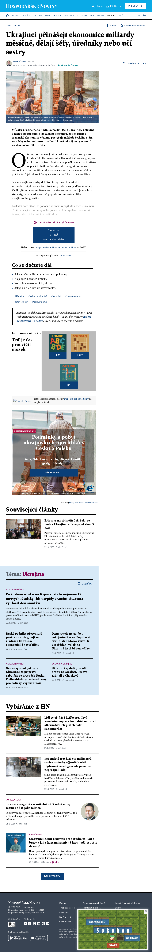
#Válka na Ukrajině (37, 296)
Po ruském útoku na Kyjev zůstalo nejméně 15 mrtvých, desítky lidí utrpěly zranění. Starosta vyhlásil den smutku (44, 599)
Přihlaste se (65, 255)
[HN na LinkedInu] (38, 923)
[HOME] (7, 16)
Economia (63, 912)
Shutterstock (68, 120)
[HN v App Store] (39, 938)
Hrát (58, 355)
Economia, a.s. (27, 907)
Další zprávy (52, 876)
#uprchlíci (56, 296)
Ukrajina (33, 574)
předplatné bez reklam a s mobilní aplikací (55, 247)
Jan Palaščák (13, 799)
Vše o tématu (53, 472)
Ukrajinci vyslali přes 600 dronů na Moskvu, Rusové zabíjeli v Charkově (69, 672)
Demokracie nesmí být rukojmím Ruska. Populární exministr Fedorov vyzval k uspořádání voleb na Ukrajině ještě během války (71, 641)
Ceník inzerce (65, 922)
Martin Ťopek (19, 61)
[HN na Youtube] (47, 923)
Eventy (118, 908)
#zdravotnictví (39, 301)
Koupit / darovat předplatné (127, 903)
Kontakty (63, 903)
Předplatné (135, 5)
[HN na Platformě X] (25, 923)
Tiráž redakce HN (67, 908)
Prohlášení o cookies (92, 908)
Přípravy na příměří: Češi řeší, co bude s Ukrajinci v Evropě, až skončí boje (69, 524)
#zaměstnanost (72, 296)
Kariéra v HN (65, 917)
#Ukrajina (19, 296)
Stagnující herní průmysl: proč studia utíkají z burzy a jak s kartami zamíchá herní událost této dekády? (63, 843)
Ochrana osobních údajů (94, 903)
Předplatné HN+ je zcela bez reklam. (84, 502)
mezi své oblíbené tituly (76, 398)
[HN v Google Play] (18, 938)
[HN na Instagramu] (34, 923)
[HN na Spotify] (43, 923)
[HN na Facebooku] (29, 923)
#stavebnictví (21, 301)
